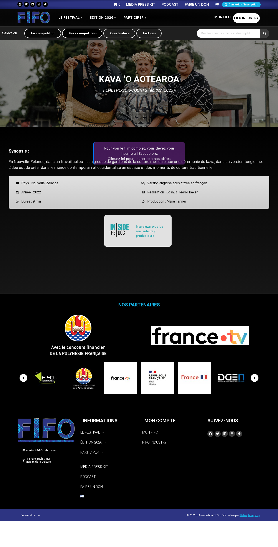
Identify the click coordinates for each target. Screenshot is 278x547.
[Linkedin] (32, 4)
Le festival (70, 17)
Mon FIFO (222, 17)
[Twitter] (26, 4)
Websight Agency (250, 515)
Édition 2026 (103, 17)
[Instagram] (38, 4)
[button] (108, 432)
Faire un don (91, 487)
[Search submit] (264, 33)
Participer (135, 17)
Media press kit (94, 467)
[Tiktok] (45, 4)
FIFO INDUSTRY (246, 18)
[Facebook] (20, 4)
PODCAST (88, 477)
